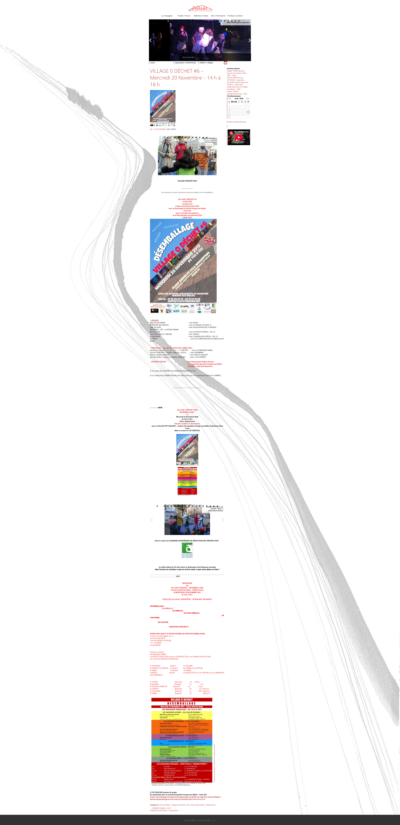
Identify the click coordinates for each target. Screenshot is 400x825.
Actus (161, 805)
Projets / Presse (184, 16)
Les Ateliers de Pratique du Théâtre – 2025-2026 (237, 83)
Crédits (213, 820)
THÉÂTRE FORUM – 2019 (160, 808)
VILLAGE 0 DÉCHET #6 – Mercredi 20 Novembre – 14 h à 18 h (185, 77)
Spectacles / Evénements (206, 805)
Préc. (230, 98)
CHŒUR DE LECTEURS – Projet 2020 (165, 810)
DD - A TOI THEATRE (157, 129)
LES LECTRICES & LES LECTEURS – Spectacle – (236, 79)
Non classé (191, 805)
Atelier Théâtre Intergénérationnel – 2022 (237, 92)
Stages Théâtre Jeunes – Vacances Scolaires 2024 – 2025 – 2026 (237, 73)
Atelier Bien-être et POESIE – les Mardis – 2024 (238, 88)
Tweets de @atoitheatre (237, 122)
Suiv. (248, 98)
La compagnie (166, 16)
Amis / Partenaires (218, 16)
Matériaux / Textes (201, 16)
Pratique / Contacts (235, 16)
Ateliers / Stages (170, 805)
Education (182, 805)
